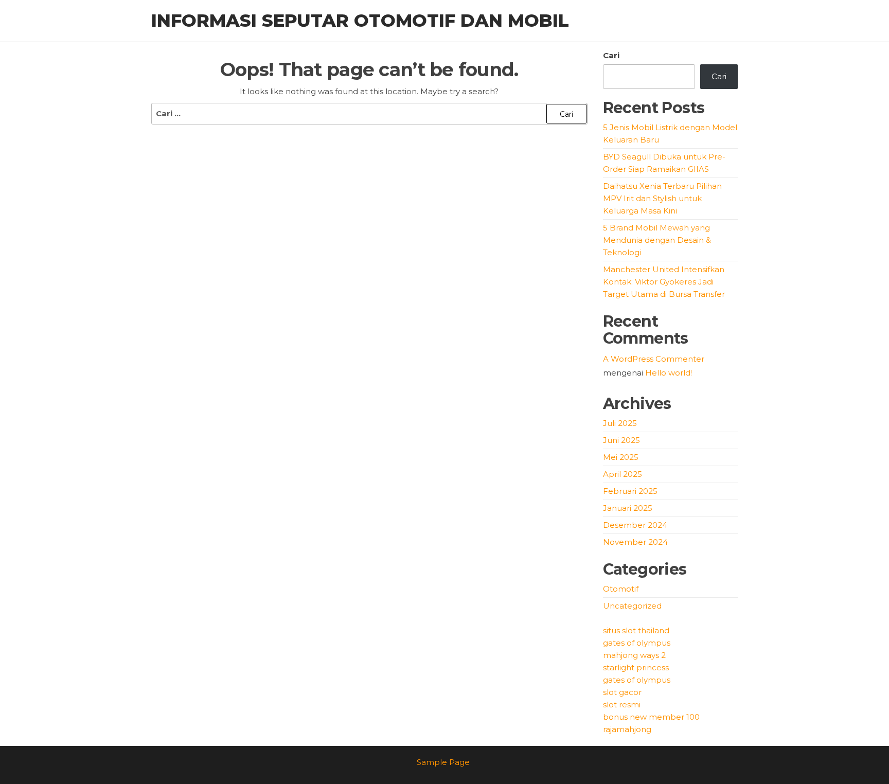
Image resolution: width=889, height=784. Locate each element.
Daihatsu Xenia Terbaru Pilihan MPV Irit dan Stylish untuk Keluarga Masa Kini (662, 198)
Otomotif (620, 589)
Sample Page (443, 762)
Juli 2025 (620, 423)
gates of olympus (636, 643)
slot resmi (622, 704)
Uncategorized (632, 606)
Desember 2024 (635, 525)
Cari (611, 55)
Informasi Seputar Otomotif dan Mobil (360, 20)
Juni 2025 (621, 440)
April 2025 (622, 474)
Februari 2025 (630, 491)
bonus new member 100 (651, 717)
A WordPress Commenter (653, 359)
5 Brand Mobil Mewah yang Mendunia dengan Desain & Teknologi (657, 240)
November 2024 (635, 542)
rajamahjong (627, 729)
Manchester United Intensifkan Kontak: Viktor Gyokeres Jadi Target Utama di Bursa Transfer (664, 281)
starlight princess (636, 667)
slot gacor (622, 692)
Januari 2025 (627, 508)
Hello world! (668, 373)
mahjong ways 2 (634, 655)
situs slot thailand (636, 630)
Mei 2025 (620, 457)
